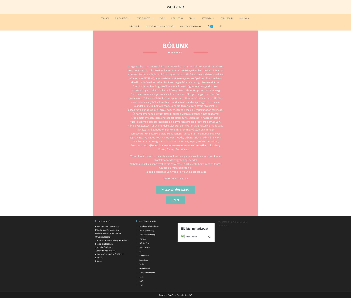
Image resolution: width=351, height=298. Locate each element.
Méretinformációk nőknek (107, 230)
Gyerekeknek (144, 268)
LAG (141, 277)
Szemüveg (143, 260)
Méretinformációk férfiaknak (108, 233)
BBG (141, 281)
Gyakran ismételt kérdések (107, 226)
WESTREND (175, 7)
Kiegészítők (144, 255)
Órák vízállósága (102, 237)
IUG (140, 285)
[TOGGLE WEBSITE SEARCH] (220, 26)
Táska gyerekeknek (147, 272)
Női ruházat (144, 243)
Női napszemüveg (146, 230)
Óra (140, 251)
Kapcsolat (99, 257)
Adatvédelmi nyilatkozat (106, 250)
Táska (141, 264)
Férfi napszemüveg (147, 234)
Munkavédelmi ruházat (149, 226)
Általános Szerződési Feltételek (109, 254)
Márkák (142, 239)
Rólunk (98, 261)
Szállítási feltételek (103, 247)
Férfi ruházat (144, 247)
